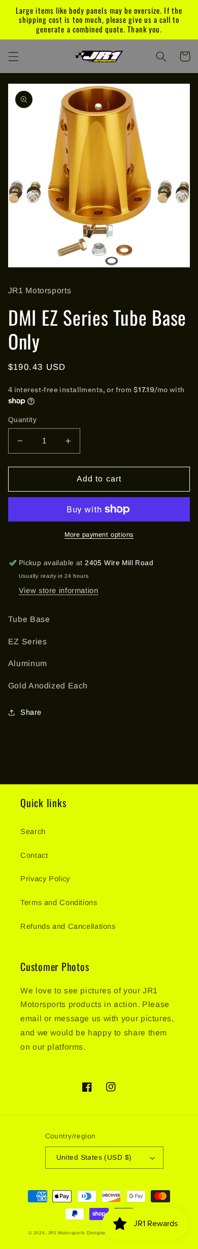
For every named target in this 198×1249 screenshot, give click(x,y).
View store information (58, 590)
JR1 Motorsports (66, 1232)
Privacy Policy (45, 879)
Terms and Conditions (58, 902)
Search (33, 831)
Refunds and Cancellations (68, 926)
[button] (13, 56)
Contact (34, 855)
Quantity (22, 420)
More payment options (99, 534)
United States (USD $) (94, 1157)
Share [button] (31, 712)
